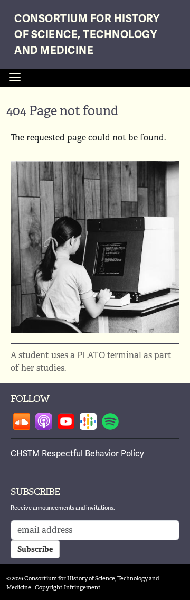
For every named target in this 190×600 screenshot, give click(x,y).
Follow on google (88, 421)
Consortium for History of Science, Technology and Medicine (86, 34)
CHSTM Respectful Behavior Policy (77, 453)
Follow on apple (43, 421)
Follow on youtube (66, 421)
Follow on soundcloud (21, 421)
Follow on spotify (110, 421)
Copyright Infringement (68, 587)
